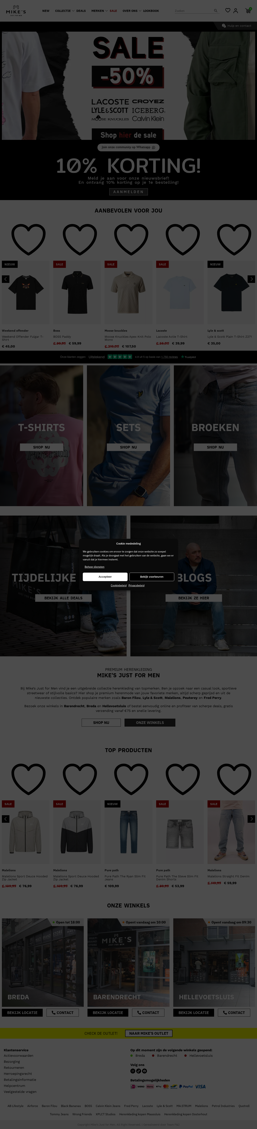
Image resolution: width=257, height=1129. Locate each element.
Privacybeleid (136, 585)
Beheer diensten (94, 566)
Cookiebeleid (119, 585)
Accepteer (105, 576)
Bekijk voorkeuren (151, 576)
